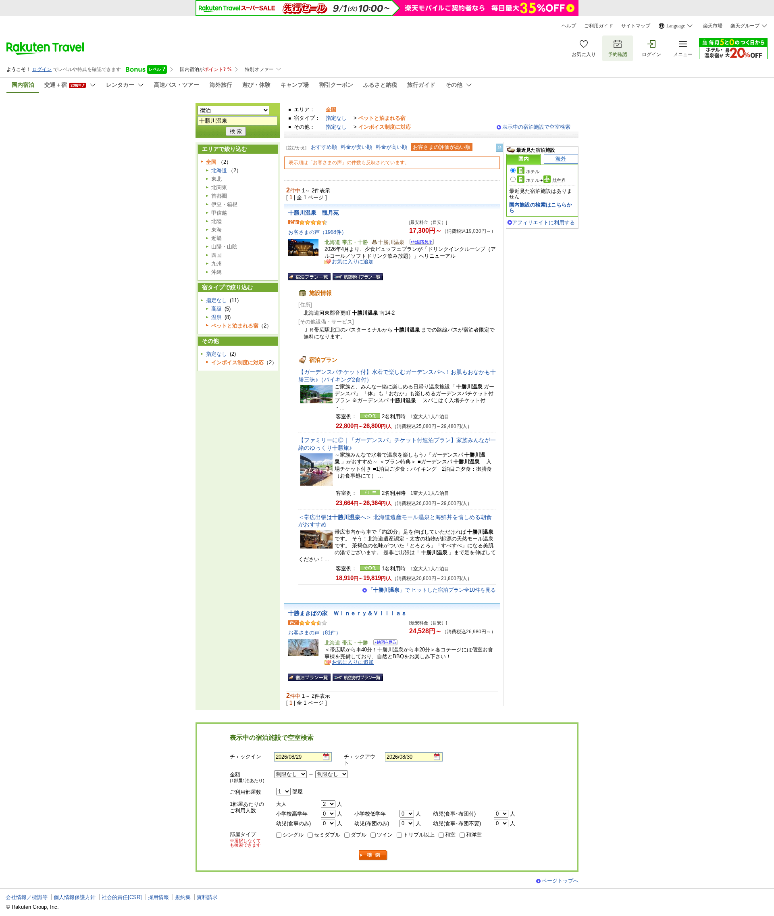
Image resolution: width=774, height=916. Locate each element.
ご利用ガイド (598, 26)
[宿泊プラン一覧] (309, 276)
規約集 (183, 897)
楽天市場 (712, 26)
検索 (373, 855)
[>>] (500, 147)
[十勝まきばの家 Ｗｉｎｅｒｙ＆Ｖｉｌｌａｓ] (382, 644)
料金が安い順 (356, 147)
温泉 (216, 317)
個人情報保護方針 (75, 897)
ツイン (385, 835)
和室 (450, 835)
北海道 (219, 170)
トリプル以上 (419, 835)
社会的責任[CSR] (122, 897)
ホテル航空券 (546, 180)
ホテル (532, 171)
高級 (216, 309)
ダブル (358, 835)
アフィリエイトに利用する (543, 222)
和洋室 (474, 835)
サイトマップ (635, 26)
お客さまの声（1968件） (317, 232)
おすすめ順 (324, 147)
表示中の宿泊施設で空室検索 (536, 127)
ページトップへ (560, 881)
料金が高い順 (391, 147)
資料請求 (207, 897)
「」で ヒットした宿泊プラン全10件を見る (432, 590)
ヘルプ (569, 26)
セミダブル (327, 835)
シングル (293, 835)
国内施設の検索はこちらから (540, 207)
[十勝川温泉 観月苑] (419, 243)
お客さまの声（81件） (314, 633)
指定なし (336, 118)
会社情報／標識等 (27, 897)
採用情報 (158, 897)
